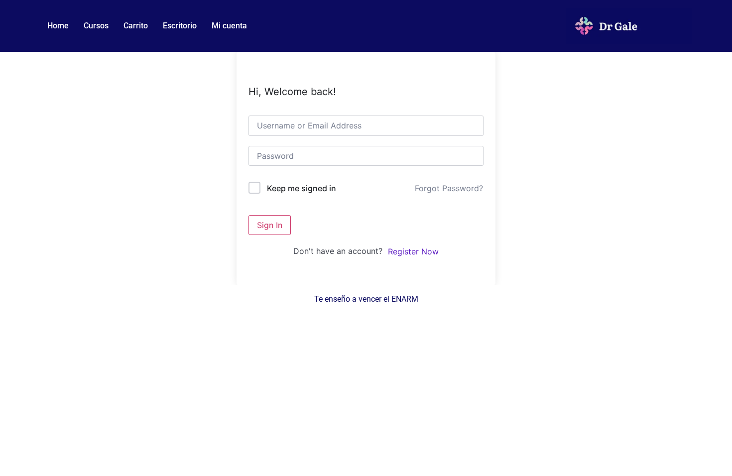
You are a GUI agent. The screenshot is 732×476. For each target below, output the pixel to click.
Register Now (413, 251)
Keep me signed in (301, 188)
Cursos (96, 25)
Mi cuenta (229, 25)
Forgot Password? (449, 188)
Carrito (135, 25)
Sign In (269, 225)
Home (58, 25)
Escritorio (180, 25)
